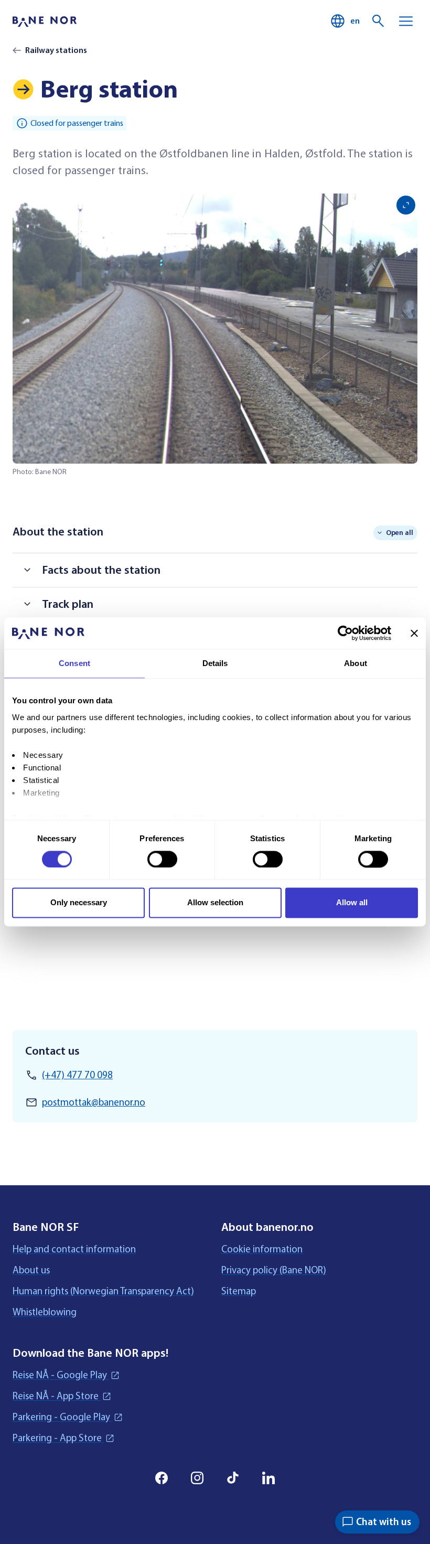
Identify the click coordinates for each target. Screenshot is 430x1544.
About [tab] (355, 663)
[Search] (378, 21)
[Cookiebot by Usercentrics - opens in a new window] (345, 633)
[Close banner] (414, 633)
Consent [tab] (74, 663)
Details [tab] (215, 663)
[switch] (162, 859)
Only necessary (78, 902)
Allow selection (215, 902)
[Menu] (405, 21)
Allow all (352, 902)
